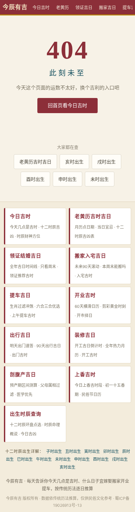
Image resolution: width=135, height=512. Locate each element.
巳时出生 (25, 459)
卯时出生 (111, 451)
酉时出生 (35, 179)
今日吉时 (40, 7)
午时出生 (44, 459)
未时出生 (99, 179)
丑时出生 (73, 451)
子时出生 (54, 451)
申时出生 (67, 179)
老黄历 (62, 7)
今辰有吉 (15, 7)
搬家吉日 (107, 7)
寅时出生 (92, 451)
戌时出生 (106, 161)
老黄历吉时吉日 (35, 161)
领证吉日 (83, 7)
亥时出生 (74, 161)
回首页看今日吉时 (67, 105)
